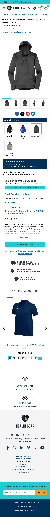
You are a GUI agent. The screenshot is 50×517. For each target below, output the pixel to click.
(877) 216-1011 (25, 386)
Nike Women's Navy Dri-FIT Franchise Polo (25, 346)
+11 (40, 358)
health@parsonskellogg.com (25, 406)
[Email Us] (25, 397)
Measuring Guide (23, 467)
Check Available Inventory (16, 194)
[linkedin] (33, 114)
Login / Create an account (25, 187)
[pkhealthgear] (25, 421)
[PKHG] (16, 8)
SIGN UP (41, 492)
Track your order (23, 459)
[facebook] (17, 114)
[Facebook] (8, 448)
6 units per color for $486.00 (20, 165)
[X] (14, 448)
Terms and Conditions (21, 510)
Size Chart (9, 202)
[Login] (34, 8)
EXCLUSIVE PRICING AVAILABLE (18, 174)
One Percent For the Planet (23, 469)
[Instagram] (35, 448)
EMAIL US (25, 402)
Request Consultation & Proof (17, 32)
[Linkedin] (21, 448)
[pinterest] (28, 114)
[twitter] (22, 114)
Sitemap (33, 510)
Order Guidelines (23, 461)
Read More (25, 238)
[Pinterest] (28, 448)
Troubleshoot (23, 472)
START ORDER (25, 244)
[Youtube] (42, 448)
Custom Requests (23, 456)
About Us (23, 464)
